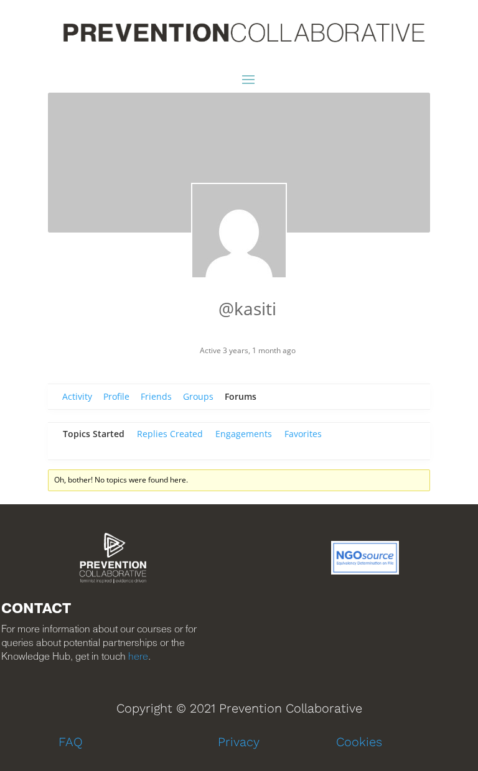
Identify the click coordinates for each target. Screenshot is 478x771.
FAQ (71, 741)
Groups (198, 396)
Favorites (303, 434)
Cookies (359, 741)
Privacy (239, 741)
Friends (156, 396)
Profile (116, 396)
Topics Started (93, 434)
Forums (240, 396)
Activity (77, 396)
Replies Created (170, 434)
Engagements (243, 434)
